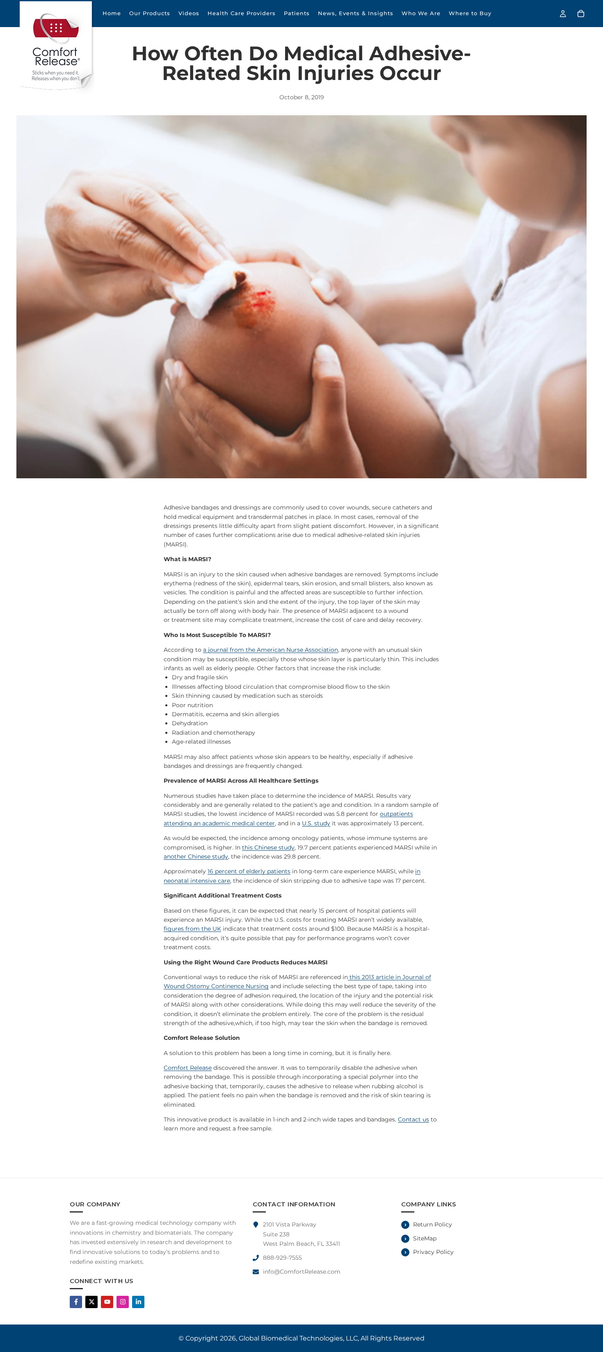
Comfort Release (188, 1067)
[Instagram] (122, 1302)
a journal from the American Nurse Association (270, 649)
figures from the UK (192, 928)
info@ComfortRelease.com (301, 1271)
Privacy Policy (433, 1252)
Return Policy (432, 1224)
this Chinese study (268, 847)
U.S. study (316, 823)
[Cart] (581, 14)
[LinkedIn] (138, 1302)
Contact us (413, 1119)
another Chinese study (196, 856)
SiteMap (424, 1238)
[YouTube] (107, 1302)
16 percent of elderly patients (249, 871)
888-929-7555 (282, 1257)
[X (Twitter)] (91, 1302)
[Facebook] (76, 1302)
